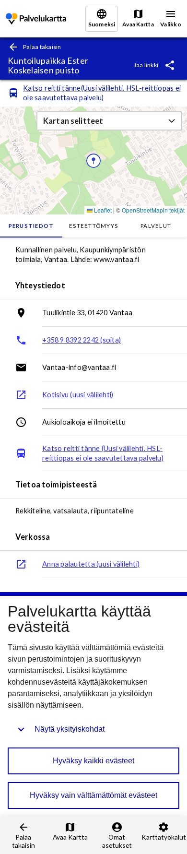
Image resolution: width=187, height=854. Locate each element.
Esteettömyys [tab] (93, 226)
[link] (36, 19)
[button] (109, 121)
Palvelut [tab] (155, 226)
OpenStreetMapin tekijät (153, 210)
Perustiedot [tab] (31, 226)
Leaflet (102, 210)
